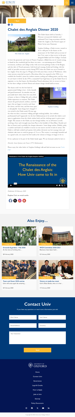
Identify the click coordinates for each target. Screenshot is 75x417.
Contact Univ (37, 376)
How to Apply (37, 390)
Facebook (9, 25)
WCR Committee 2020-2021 (50, 248)
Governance (37, 381)
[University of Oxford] (37, 365)
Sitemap (37, 399)
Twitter (12, 25)
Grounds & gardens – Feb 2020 (14, 248)
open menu (72, 2)
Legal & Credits (37, 385)
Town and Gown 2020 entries (13, 281)
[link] (26, 408)
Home (37, 372)
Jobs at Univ (37, 394)
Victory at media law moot (49, 281)
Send (37, 350)
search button (67, 2)
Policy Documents (37, 403)
